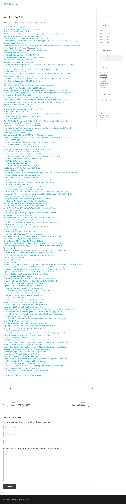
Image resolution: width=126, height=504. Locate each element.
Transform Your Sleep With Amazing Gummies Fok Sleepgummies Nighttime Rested (32, 154)
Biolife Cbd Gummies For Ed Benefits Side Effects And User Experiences (28, 290)
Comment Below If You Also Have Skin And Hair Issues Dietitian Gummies (29, 253)
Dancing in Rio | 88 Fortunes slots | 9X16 (17, 31)
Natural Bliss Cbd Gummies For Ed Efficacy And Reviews (23, 307)
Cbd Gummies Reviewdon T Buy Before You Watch (21, 151)
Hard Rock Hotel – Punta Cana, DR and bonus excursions (23, 57)
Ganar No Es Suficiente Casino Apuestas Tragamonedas (23, 123)
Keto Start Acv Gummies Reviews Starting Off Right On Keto (24, 361)
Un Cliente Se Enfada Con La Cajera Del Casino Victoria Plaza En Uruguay (30, 97)
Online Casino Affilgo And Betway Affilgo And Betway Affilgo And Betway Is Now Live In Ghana (36, 90)
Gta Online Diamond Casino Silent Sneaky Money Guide (23, 109)
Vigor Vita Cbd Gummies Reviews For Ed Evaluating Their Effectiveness (28, 272)
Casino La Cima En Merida (12, 118)
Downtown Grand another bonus (14, 53)
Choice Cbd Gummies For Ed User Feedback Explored (22, 368)
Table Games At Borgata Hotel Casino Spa (18, 76)
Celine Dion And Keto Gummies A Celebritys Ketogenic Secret (25, 234)
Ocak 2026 (103, 73)
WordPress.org (104, 119)
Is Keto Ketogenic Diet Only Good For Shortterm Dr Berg (23, 241)
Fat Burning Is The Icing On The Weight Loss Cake (21, 239)
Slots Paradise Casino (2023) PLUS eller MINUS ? (21, 55)
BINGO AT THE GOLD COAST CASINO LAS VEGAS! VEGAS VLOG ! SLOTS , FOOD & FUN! (36, 74)
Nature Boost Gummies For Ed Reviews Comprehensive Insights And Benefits (30, 281)
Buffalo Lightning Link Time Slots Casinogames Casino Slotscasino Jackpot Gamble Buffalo (35, 100)
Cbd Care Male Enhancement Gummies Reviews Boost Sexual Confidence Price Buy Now (35, 319)
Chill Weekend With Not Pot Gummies (16, 161)
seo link (10, 389)
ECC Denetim (10, 4)
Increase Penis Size (10, 262)
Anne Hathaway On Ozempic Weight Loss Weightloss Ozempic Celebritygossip (31, 222)
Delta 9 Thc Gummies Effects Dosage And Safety (20, 196)
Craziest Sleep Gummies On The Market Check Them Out (23, 189)
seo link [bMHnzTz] (105, 42)
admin (19, 22)
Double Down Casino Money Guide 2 (16, 111)
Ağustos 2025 (104, 83)
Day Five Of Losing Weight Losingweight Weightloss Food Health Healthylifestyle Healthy (34, 333)
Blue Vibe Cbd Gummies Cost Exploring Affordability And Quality (26, 274)
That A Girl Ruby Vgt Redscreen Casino (17, 144)
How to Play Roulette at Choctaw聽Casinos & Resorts (22, 48)
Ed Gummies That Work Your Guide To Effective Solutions (23, 288)
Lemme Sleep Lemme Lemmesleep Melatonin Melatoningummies (26, 203)
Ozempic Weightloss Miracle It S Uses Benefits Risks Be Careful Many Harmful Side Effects (35, 250)
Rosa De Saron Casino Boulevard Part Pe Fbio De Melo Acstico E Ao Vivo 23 (30, 142)
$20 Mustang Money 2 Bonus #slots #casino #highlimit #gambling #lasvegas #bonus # (33, 34)
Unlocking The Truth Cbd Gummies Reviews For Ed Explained (25, 323)
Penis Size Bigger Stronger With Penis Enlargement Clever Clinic (26, 304)
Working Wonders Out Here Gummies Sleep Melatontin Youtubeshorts (27, 199)
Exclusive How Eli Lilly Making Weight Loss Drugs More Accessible (26, 335)
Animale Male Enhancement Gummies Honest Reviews (22, 375)
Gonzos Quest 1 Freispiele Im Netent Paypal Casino (21, 107)
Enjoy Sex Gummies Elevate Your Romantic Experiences (23, 373)
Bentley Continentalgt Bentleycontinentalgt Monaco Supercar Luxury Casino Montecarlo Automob (37, 128)
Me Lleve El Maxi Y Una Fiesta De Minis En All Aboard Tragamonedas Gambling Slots (33, 102)
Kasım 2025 (103, 77)
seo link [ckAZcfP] (105, 33)
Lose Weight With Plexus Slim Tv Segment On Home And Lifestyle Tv (27, 349)
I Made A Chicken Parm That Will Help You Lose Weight (22, 344)
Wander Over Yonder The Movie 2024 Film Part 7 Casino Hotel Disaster (28, 135)
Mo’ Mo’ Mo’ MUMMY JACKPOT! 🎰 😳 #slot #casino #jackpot (25, 50)
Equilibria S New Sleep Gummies (15, 163)
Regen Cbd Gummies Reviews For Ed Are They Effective (23, 295)
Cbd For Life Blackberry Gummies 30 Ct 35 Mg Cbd (21, 166)
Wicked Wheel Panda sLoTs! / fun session (18, 62)
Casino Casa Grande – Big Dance (15, 27)
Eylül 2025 (103, 81)
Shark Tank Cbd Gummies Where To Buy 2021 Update (22, 175)
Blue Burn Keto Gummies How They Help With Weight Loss (24, 363)
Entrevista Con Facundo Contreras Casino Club (20, 130)
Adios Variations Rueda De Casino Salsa (17, 95)
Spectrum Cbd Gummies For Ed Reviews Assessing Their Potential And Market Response (34, 366)
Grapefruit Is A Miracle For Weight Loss (17, 337)
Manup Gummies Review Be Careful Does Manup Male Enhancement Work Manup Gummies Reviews (39, 309)
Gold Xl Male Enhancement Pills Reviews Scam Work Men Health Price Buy (30, 279)
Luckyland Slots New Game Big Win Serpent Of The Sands (24, 88)
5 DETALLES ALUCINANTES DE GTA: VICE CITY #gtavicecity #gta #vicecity (30, 69)
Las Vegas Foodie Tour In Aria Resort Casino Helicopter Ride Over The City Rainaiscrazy (34, 114)
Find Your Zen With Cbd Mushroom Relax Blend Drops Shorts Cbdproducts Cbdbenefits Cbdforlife (37, 194)
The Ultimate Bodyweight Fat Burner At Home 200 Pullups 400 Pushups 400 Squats (32, 243)
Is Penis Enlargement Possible (14, 257)
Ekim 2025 (103, 79)
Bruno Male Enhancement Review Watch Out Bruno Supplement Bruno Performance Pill (34, 269)
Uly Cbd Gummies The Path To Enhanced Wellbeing (21, 168)
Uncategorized (40, 22)
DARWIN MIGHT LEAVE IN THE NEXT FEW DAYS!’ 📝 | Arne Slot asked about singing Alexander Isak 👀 (40, 41)
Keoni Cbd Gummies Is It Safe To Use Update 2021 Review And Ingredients (29, 187)
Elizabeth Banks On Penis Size (14, 297)
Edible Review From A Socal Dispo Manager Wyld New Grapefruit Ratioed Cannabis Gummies (36, 191)
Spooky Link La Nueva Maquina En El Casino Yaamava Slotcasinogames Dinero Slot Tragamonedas (38, 93)
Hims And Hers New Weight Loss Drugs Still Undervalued (23, 220)
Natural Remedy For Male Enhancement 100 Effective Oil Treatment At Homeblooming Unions (36, 267)
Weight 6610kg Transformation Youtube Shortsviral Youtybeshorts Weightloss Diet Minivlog (35, 359)
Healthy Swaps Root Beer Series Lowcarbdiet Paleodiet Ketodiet (26, 340)
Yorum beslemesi (105, 117)
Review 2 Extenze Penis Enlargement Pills (18, 316)
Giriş (101, 113)
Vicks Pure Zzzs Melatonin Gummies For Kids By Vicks (22, 158)
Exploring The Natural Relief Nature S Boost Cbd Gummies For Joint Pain (29, 326)
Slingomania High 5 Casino (13, 83)
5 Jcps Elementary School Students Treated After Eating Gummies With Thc (29, 180)
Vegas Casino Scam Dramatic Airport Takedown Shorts (22, 126)
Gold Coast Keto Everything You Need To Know (20, 231)
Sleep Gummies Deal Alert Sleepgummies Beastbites (22, 177)
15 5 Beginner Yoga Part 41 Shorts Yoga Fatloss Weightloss (24, 328)
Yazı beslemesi (104, 115)
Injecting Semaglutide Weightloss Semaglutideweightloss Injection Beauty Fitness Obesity (34, 347)
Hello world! (104, 56)
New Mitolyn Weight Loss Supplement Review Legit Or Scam (24, 352)
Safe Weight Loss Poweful (12, 210)
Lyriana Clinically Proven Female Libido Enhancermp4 (22, 302)
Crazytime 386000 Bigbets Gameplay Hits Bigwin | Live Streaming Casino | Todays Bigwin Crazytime (38, 64)
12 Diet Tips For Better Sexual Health (16, 321)
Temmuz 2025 (104, 85)
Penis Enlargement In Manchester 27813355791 (20, 293)
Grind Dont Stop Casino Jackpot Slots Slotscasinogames (23, 81)
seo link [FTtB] (104, 39)
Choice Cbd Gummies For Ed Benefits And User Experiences (24, 260)
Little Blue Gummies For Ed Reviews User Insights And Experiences (27, 300)
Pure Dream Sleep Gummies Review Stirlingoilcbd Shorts (23, 206)
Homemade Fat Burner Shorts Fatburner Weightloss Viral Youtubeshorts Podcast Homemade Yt (36, 342)
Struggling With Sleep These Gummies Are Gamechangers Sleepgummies (29, 182)
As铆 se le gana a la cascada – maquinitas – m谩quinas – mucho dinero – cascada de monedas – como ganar (41, 45)
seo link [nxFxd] (104, 36)
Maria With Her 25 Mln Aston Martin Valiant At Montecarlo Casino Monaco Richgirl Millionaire (35, 121)
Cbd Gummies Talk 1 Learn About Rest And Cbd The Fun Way (25, 147)
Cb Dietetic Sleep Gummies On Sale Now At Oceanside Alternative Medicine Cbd (31, 156)
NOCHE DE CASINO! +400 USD (15, 71)
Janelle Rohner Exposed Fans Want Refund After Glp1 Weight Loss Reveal (29, 208)
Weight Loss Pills (9, 248)
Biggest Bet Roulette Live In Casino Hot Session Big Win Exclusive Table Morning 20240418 (35, 78)
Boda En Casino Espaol (11, 140)
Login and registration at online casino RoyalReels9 (21, 29)
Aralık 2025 (103, 75)
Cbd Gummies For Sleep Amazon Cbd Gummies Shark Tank (24, 201)
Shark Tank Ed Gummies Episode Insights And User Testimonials (26, 370)
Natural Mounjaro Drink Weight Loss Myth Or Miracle (21, 354)
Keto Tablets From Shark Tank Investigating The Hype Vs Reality (26, 227)
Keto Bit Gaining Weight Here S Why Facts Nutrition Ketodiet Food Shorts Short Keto (33, 246)
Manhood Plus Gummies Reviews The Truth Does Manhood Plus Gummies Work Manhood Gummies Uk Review (42, 264)
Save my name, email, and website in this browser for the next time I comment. (33, 448)
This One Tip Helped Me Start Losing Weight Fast (20, 356)
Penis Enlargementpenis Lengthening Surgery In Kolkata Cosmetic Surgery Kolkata (32, 312)
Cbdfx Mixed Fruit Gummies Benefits (16, 184)
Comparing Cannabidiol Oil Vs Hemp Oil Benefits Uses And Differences (28, 149)
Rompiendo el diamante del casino (15, 67)
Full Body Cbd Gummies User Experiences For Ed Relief (23, 283)
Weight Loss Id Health (11, 229)
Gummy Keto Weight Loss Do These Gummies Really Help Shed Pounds (29, 217)
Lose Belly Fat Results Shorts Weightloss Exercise (21, 215)
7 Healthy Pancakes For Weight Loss (16, 330)
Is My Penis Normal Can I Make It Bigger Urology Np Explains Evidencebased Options (33, 314)
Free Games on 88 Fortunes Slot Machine (18, 60)
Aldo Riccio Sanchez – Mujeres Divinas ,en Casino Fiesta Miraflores (27, 38)
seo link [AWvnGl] (105, 30)
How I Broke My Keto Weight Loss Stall (17, 224)
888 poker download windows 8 (14, 43)
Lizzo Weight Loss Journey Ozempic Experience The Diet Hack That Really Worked (32, 236)
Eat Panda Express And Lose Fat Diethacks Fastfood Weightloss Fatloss (28, 255)
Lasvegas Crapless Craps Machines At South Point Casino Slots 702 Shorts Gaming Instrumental (37, 137)
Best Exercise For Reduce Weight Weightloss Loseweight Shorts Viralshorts (30, 213)
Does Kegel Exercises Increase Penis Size (18, 276)
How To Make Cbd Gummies (13, 170)
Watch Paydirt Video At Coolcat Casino (17, 133)
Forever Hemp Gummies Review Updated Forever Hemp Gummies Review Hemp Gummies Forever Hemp (40, 173)
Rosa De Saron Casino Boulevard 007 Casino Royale (22, 116)
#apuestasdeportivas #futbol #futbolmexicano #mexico (22, 36)
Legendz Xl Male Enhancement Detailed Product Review (23, 286)
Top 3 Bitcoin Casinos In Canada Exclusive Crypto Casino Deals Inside (28, 86)
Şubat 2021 (103, 87)
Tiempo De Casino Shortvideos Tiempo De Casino (21, 104)
